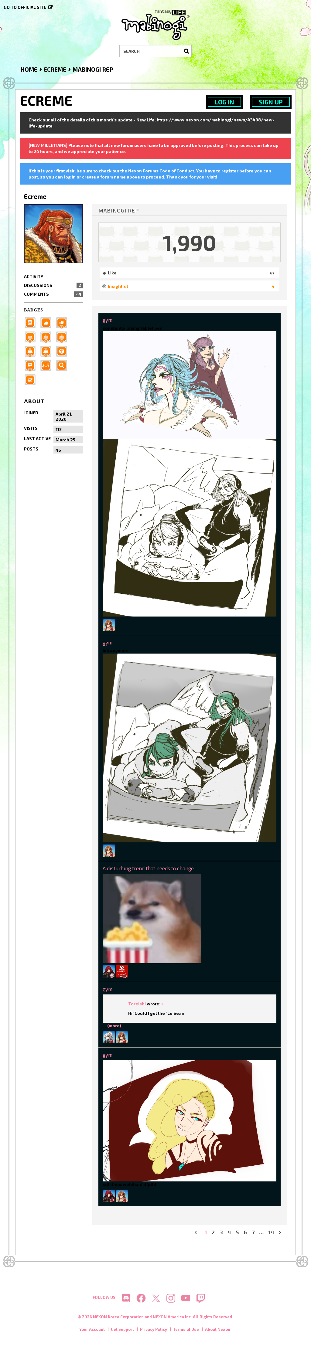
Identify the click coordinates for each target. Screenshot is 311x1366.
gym (107, 320)
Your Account (92, 1329)
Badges (33, 310)
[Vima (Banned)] (122, 970)
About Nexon (217, 1329)
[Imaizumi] (109, 624)
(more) (114, 1025)
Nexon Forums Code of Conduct (161, 170)
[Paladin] (48, 336)
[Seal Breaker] (63, 350)
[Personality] (48, 365)
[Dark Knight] (63, 336)
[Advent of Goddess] (32, 336)
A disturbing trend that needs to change (148, 868)
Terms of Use (186, 1329)
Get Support (122, 1329)
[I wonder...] (63, 365)
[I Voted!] (32, 379)
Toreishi (137, 1003)
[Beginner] (48, 322)
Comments (52, 294)
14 (271, 1232)
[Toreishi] (109, 1036)
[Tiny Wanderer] (32, 365)
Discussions (52, 285)
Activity (33, 276)
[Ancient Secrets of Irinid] (48, 350)
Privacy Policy (153, 1329)
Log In (224, 102)
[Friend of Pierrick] (32, 322)
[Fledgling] (63, 322)
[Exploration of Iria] (32, 350)
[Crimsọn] (109, 970)
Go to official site (25, 7)
